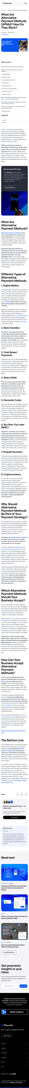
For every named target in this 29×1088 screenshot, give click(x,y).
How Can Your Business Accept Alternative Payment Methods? (13, 107)
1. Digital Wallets (5, 74)
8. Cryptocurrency (6, 94)
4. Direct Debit (5, 83)
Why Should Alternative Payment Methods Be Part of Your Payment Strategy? (13, 98)
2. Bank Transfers (6, 77)
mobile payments (22, 315)
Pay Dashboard (8, 705)
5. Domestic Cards (6, 86)
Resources (3, 10)
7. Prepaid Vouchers (6, 91)
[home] (7, 3)
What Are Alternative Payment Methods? (12, 67)
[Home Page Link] (7, 1025)
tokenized (23, 321)
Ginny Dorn (6, 34)
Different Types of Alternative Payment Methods (11, 70)
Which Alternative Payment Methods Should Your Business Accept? (13, 102)
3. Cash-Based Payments (8, 80)
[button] (25, 3)
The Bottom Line (5, 111)
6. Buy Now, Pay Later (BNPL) (9, 88)
